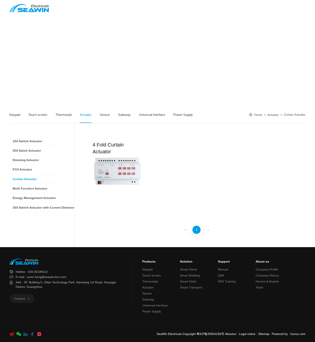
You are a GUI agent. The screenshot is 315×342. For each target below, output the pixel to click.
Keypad (14, 114)
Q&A (221, 275)
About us (241, 8)
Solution (168, 8)
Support (224, 261)
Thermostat (64, 114)
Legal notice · (248, 334)
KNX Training (227, 281)
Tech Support (212, 8)
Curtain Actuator (295, 114)
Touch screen (37, 114)
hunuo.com (298, 334)
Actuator (86, 114)
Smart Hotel (188, 281)
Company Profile (267, 269)
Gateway (124, 114)
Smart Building (190, 275)
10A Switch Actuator (27, 141)
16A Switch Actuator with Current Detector (43, 207)
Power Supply (183, 114)
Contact (20, 298)
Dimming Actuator (26, 160)
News (190, 8)
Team (259, 287)
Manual (223, 269)
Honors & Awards (267, 281)
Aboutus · (232, 334)
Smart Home (188, 269)
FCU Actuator (22, 169)
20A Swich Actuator (27, 150)
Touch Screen (151, 275)
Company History (267, 275)
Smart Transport (191, 287)
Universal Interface (152, 114)
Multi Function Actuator (30, 188)
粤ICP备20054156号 (210, 334)
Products (142, 8)
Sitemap (263, 334)
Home (123, 8)
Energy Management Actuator (34, 198)
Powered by (280, 334)
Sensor (105, 114)
